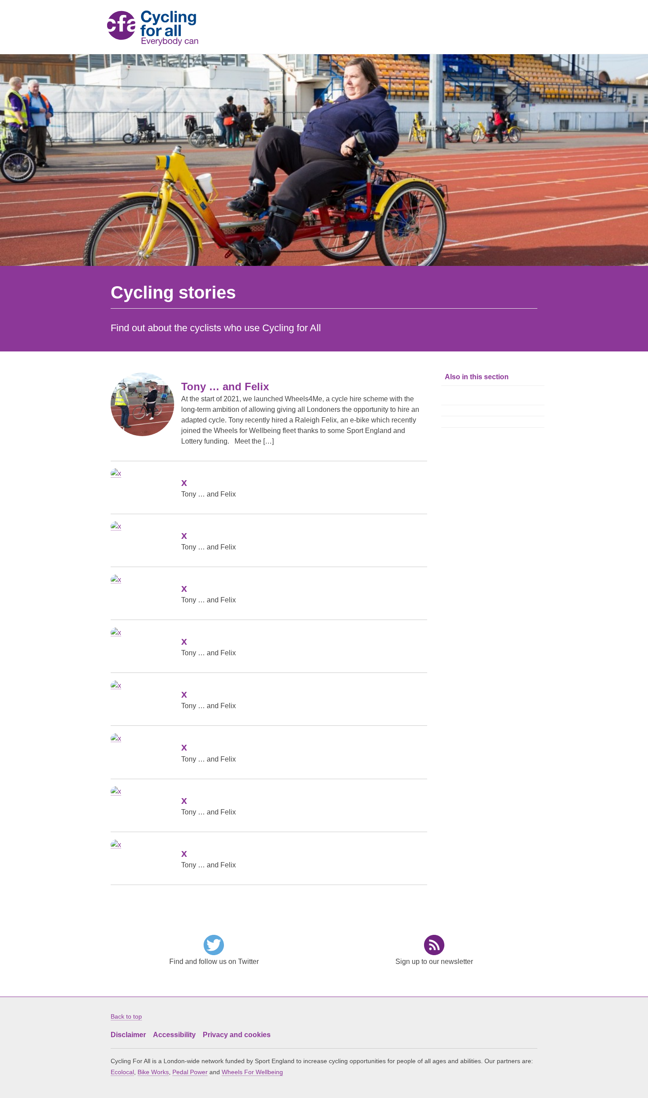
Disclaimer (128, 1034)
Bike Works (153, 1072)
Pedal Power (190, 1072)
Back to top (126, 1016)
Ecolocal (122, 1072)
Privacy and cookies (237, 1034)
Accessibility (174, 1034)
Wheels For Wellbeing (252, 1072)
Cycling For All (160, 28)
